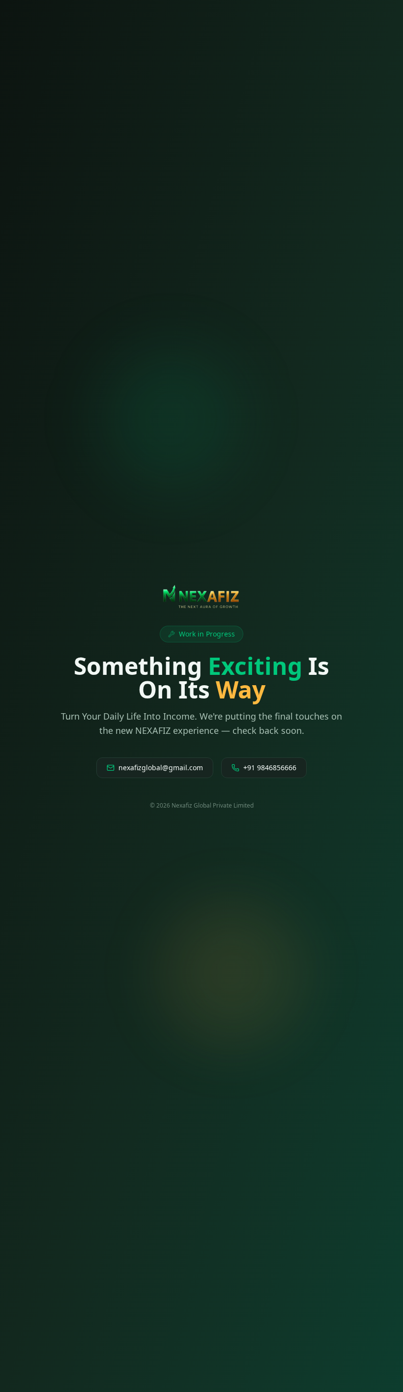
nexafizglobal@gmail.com (160, 767)
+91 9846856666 (269, 767)
